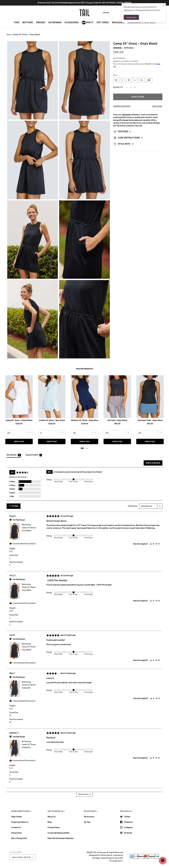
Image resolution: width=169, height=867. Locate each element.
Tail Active (126, 114)
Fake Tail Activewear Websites (60, 838)
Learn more (131, 17)
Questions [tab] (33, 455)
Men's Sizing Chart (19, 838)
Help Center (16, 817)
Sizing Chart (16, 833)
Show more (83, 794)
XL (141, 79)
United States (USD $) (21, 857)
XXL (149, 79)
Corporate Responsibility (58, 833)
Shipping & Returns (19, 822)
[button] (16, 23)
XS (116, 79)
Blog (49, 822)
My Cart (87, 822)
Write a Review (153, 463)
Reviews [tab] (13, 455)
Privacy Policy (54, 827)
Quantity (118, 87)
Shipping (116, 61)
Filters (14, 506)
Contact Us (16, 827)
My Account (89, 817)
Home (9, 34)
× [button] (164, 5)
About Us (51, 817)
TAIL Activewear (100, 852)
